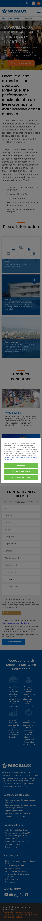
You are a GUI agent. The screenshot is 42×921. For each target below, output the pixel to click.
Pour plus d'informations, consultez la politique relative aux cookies (20, 457)
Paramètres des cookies (21, 477)
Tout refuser (21, 465)
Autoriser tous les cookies (21, 471)
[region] (21, 460)
